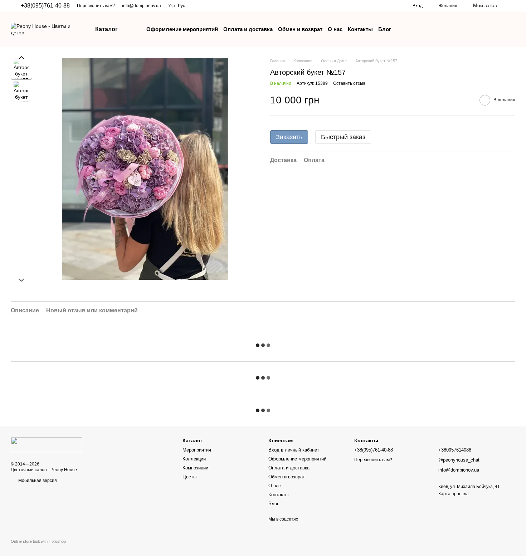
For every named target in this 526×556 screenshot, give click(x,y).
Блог (384, 29)
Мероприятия (196, 450)
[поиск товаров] (509, 5)
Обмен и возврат (300, 29)
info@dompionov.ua (141, 5)
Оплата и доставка (248, 29)
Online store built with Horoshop (38, 541)
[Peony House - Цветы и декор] (46, 444)
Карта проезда (453, 493)
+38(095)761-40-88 (45, 6)
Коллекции (194, 459)
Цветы (189, 476)
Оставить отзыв (349, 83)
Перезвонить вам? (96, 5)
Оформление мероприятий (182, 29)
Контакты (360, 29)
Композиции (195, 467)
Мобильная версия (37, 480)
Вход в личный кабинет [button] (293, 450)
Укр (171, 6)
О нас (335, 29)
